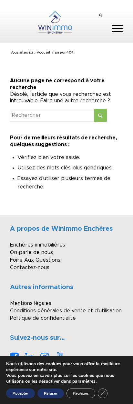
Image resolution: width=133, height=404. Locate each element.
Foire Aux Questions (35, 260)
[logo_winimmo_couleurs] (55, 22)
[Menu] (114, 28)
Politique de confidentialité (43, 318)
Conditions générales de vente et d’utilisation (66, 310)
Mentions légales (30, 303)
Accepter (20, 393)
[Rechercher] (100, 15)
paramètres (84, 381)
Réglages (81, 393)
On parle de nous (31, 252)
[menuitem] (100, 15)
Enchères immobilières (37, 244)
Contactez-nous (29, 267)
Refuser (50, 393)
